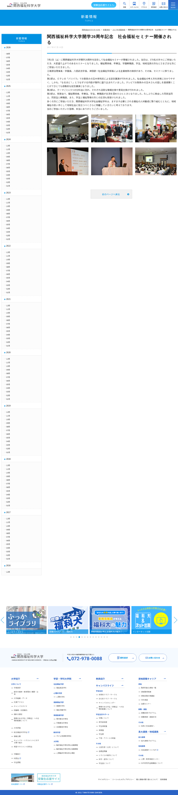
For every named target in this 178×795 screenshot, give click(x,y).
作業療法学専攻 (62, 723)
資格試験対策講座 (147, 696)
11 (98, 637)
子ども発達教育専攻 (63, 736)
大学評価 (17, 728)
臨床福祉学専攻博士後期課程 (67, 749)
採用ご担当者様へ (147, 726)
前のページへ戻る (111, 194)
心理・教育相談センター (150, 759)
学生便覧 (17, 762)
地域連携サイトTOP (148, 750)
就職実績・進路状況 (148, 717)
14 (107, 637)
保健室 (101, 730)
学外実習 (144, 700)
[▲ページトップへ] (172, 789)
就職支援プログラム (148, 713)
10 (96, 637)
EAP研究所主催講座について (152, 763)
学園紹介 (17, 754)
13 (104, 637)
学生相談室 (103, 726)
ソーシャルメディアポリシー (123, 779)
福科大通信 (18, 714)
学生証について (104, 763)
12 (101, 637)
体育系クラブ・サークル (108, 694)
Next (175, 620)
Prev (2, 620)
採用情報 (163, 779)
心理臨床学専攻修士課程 (65, 753)
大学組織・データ (20, 698)
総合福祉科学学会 (20, 732)
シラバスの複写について (108, 755)
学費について (104, 718)
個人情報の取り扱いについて (147, 779)
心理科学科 (60, 697)
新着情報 (106, 29)
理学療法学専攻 (62, 719)
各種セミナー (146, 704)
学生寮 (101, 734)
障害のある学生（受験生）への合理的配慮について (26, 719)
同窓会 (16, 758)
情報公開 (17, 736)
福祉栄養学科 (61, 710)
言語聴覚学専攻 (62, 727)
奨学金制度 (103, 722)
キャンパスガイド (20, 706)
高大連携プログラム (148, 741)
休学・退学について (106, 759)
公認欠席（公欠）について (109, 747)
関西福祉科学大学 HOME (91, 29)
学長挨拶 (17, 688)
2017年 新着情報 (119, 29)
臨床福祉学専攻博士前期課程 (67, 745)
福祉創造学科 (61, 688)
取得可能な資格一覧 (148, 688)
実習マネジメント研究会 (23, 746)
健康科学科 (60, 706)
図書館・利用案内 (20, 710)
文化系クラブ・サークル (108, 698)
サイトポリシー (104, 779)
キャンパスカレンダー (107, 703)
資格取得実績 (146, 692)
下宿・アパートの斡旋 (107, 738)
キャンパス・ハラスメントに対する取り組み (26, 741)
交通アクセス (19, 702)
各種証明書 (103, 751)
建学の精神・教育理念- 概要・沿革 (26, 693)
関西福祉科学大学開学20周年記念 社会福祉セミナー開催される (152, 29)
